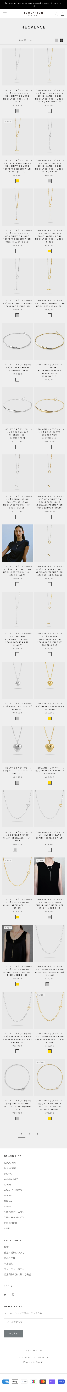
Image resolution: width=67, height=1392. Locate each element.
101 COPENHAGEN (14, 1212)
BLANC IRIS (10, 1168)
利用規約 (8, 1263)
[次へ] (45, 1134)
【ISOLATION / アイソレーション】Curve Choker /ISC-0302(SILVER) (17, 368)
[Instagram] (13, 1294)
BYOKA (8, 1173)
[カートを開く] (62, 14)
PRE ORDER (10, 1223)
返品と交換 (9, 1258)
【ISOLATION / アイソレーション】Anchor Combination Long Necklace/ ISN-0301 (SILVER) (17, 639)
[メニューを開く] (5, 14)
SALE (7, 1228)
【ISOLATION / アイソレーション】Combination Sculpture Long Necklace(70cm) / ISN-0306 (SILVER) (17, 502)
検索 (6, 1247)
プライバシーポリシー (15, 1269)
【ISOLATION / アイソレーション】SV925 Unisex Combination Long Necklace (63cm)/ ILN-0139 (17, 96)
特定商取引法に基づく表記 (17, 1274)
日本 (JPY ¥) (32, 1350)
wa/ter (7, 1206)
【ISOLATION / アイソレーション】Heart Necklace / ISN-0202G (50, 771)
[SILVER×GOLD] (49, 110)
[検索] (56, 13)
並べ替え (24, 40)
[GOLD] (17, 180)
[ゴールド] (49, 447)
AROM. (7, 1184)
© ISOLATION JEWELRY (33, 1357)
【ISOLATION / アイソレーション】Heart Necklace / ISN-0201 (17, 707)
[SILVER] (17, 110)
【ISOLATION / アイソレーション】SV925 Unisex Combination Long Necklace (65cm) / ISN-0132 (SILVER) (50, 166)
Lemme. (8, 1195)
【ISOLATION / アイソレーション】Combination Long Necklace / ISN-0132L (17, 303)
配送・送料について (14, 1252)
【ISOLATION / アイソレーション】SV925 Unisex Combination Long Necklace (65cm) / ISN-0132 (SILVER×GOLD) (17, 236)
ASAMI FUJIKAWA (13, 1190)
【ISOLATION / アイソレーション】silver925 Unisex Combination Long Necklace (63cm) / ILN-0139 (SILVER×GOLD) (50, 96)
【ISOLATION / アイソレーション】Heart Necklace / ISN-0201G (50, 707)
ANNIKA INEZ (11, 1179)
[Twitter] (5, 1294)
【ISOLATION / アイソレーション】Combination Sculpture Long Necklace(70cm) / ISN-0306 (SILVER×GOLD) (50, 502)
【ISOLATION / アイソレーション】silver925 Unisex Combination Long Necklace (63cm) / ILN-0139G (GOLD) (17, 166)
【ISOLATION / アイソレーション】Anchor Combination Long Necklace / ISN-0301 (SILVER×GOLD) (50, 639)
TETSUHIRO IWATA (14, 1217)
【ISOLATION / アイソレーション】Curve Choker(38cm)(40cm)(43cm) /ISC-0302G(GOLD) (50, 370)
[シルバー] (17, 379)
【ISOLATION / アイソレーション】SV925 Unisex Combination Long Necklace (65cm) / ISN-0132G (50, 236)
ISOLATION (10, 1162)
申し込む (13, 1333)
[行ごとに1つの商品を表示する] (56, 40)
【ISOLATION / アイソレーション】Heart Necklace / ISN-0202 (17, 771)
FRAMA (8, 1201)
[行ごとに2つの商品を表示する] (61, 40)
